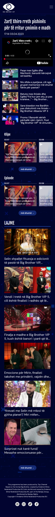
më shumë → (27, 169)
